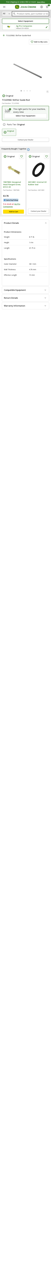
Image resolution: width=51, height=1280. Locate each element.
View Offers (41, 2)
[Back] (4, 35)
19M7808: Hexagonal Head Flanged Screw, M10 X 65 (12, 184)
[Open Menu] (4, 7)
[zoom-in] (48, 92)
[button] (25, 21)
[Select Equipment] (8, 110)
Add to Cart (13, 211)
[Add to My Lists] (21, 156)
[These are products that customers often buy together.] (28, 150)
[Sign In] (41, 7)
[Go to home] (25, 7)
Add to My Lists (40, 42)
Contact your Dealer (25, 140)
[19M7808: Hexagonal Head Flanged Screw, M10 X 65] (13, 170)
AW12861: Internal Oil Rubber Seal (37, 183)
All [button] (4, 13)
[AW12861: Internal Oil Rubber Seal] (38, 170)
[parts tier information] (4, 124)
